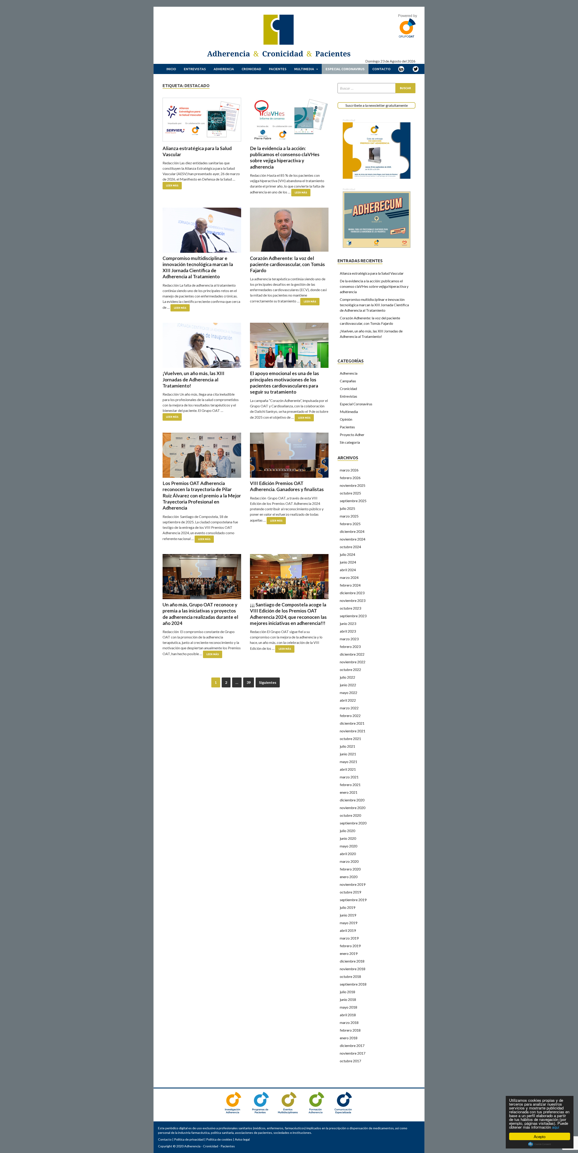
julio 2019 (347, 907)
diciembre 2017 (352, 1045)
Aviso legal (242, 1139)
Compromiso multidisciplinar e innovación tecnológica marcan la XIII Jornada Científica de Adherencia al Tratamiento (374, 304)
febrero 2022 (350, 715)
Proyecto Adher (352, 434)
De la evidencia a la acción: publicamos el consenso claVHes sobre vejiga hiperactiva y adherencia (374, 286)
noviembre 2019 (352, 884)
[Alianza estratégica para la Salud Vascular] (202, 120)
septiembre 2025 (353, 501)
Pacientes (278, 69)
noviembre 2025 (352, 485)
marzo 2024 (349, 577)
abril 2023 (348, 631)
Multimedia (304, 69)
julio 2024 (347, 554)
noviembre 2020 (352, 807)
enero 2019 (348, 953)
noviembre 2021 (352, 731)
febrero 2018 (350, 1030)
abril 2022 (348, 700)
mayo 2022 (348, 692)
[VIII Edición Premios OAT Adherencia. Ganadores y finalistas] (289, 455)
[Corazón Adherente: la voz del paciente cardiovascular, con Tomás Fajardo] (289, 230)
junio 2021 (348, 754)
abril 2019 (348, 930)
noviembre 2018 (352, 969)
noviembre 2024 (352, 539)
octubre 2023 (350, 608)
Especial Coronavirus (345, 69)
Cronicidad (251, 69)
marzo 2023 (349, 639)
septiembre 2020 (353, 823)
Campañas (348, 381)
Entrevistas (195, 69)
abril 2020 (348, 853)
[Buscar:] (376, 88)
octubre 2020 (350, 815)
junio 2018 (348, 999)
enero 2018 (348, 1038)
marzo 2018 (349, 1022)
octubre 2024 (350, 547)
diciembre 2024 (352, 531)
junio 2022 (348, 685)
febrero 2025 (350, 524)
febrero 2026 (350, 478)
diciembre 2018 (352, 961)
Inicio (171, 69)
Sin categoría (350, 442)
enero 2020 (348, 877)
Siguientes (267, 682)
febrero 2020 (350, 869)
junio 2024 (348, 562)
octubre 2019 (350, 892)
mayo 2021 (348, 761)
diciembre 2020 (352, 800)
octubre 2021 (350, 738)
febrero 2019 (350, 946)
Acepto (539, 1136)
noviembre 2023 (352, 600)
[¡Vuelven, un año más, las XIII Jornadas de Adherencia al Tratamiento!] (202, 345)
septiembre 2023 (353, 616)
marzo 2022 (349, 708)
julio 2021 (347, 746)
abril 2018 (348, 1015)
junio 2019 (348, 915)
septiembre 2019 (353, 900)
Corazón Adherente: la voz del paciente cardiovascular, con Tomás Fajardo (287, 264)
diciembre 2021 (352, 723)
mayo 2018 (348, 1007)
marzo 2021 (349, 777)
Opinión (346, 419)
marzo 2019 (349, 938)
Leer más (172, 185)
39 (249, 682)
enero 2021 (348, 792)
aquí (555, 1127)
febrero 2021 (350, 784)
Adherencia (224, 69)
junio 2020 (348, 838)
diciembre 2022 (352, 654)
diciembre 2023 (352, 593)
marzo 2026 (349, 470)
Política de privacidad (189, 1139)
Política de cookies (219, 1139)
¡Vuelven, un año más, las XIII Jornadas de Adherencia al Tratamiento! (193, 379)
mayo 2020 (348, 846)
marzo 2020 (349, 861)
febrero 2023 (350, 646)
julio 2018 (347, 992)
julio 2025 (347, 508)
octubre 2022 (350, 669)
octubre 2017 (350, 1061)
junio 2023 (348, 623)
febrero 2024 (350, 585)
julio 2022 (347, 677)
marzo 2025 (349, 516)
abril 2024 (348, 570)
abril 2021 (348, 769)
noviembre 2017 (352, 1053)
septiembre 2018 (353, 984)
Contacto (381, 69)
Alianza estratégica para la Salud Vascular (372, 273)
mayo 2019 (348, 923)
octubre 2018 (350, 976)
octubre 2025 (350, 493)
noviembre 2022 (352, 662)
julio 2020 (347, 830)
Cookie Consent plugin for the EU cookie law (539, 1144)
